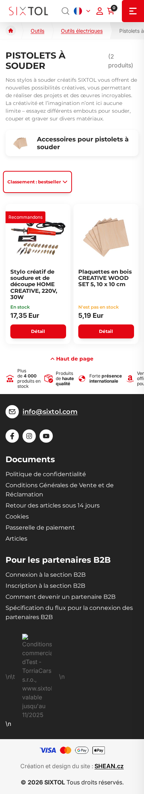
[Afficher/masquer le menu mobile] (133, 11)
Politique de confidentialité (46, 474)
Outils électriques (82, 31)
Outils (37, 31)
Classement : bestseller (34, 182)
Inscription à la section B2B (45, 585)
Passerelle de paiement (40, 527)
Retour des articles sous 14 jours (53, 505)
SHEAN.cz (109, 766)
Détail (38, 331)
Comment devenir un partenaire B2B (61, 596)
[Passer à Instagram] (29, 436)
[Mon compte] (99, 11)
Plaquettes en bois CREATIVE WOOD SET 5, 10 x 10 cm (105, 278)
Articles (16, 538)
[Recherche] (66, 11)
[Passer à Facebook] (12, 436)
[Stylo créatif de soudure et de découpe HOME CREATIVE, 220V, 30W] (38, 237)
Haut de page (74, 358)
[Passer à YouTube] (46, 436)
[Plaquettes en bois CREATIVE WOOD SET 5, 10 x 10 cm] (106, 237)
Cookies (17, 516)
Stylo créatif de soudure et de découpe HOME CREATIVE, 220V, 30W (33, 284)
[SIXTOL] (29, 11)
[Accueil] (11, 30)
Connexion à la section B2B (46, 574)
